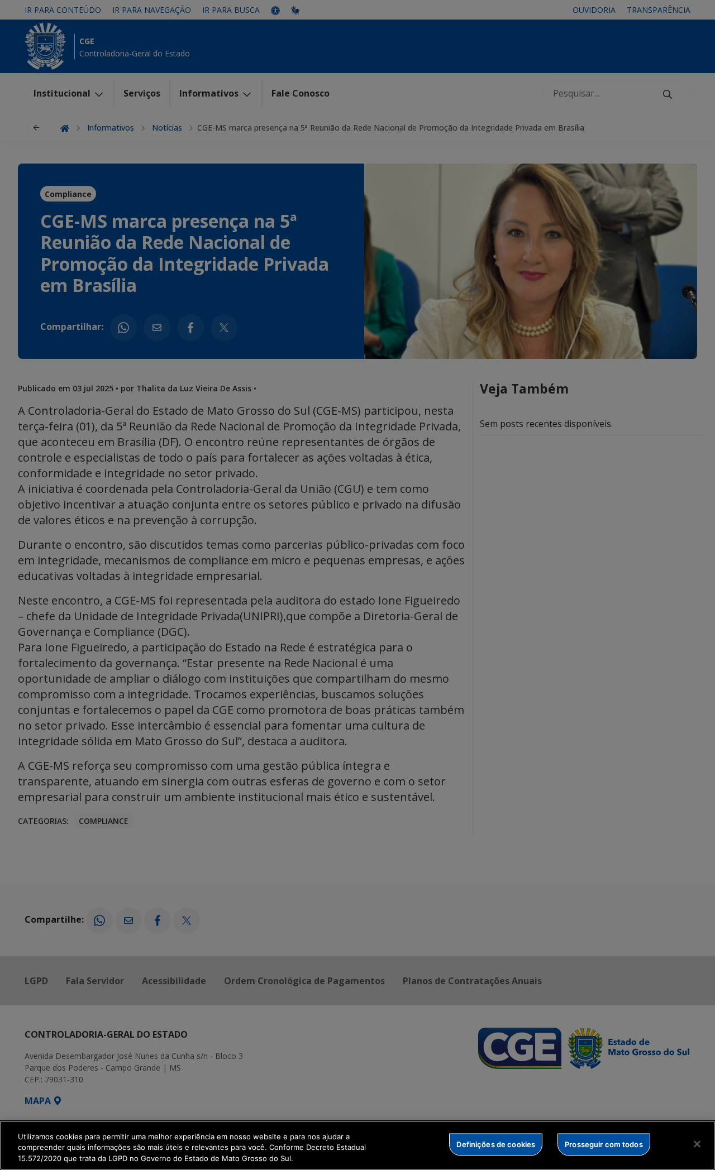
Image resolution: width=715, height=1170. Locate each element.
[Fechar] (697, 1143)
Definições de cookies (495, 1143)
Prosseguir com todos (604, 1143)
